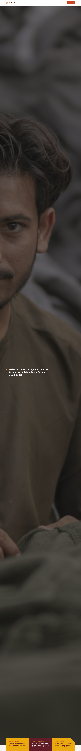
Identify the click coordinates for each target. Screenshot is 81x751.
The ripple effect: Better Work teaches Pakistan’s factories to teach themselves (17, 745)
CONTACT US (70, 2)
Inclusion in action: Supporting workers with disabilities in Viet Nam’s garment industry (40, 745)
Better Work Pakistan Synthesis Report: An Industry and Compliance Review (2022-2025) (28, 372)
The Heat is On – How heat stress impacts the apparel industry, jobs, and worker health (64, 745)
